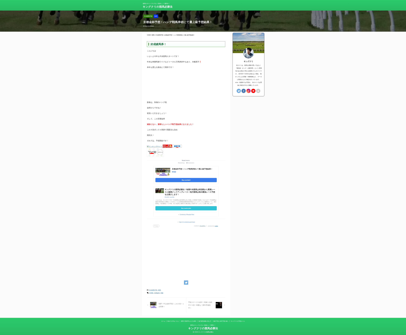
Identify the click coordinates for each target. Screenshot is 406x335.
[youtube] (253, 91)
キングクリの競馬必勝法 (157, 6)
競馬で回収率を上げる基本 (188, 321)
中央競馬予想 (153, 290)
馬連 (161, 293)
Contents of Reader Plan (187, 214)
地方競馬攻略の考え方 (204, 321)
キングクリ (202, 225)
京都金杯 (157, 293)
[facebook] (243, 91)
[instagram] (248, 91)
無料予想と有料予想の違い (221, 321)
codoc (216, 226)
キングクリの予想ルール (238, 321)
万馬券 (151, 293)
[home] (258, 91)
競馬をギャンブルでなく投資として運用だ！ (203, 325)
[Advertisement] (186, 86)
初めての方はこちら (173, 321)
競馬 (159, 290)
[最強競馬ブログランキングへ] (155, 147)
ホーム (163, 321)
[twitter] (186, 282)
